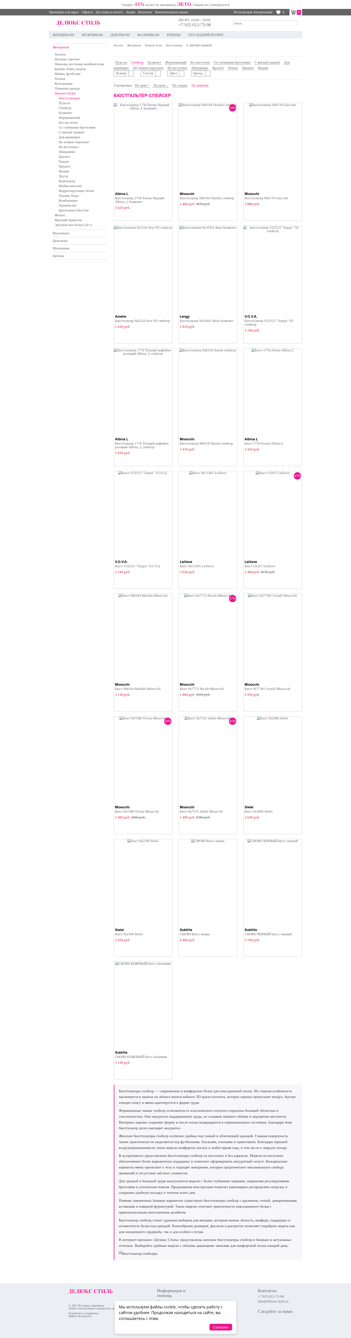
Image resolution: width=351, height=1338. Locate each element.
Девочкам (120, 35)
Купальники (63, 84)
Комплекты (67, 181)
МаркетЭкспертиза (79, 1316)
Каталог (118, 45)
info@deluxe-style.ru (273, 1301)
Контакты (145, 12)
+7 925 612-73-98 (195, 24)
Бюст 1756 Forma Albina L (264, 443)
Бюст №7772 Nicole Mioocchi (202, 689)
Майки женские (70, 186)
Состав (148, 73)
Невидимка (67, 152)
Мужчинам (92, 35)
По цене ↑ (142, 85)
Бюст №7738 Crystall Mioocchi (267, 689)
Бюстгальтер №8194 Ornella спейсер (207, 198)
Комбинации (68, 200)
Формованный (69, 118)
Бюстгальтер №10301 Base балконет (206, 321)
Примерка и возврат (64, 12)
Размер (121, 73)
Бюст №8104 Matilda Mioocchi (138, 689)
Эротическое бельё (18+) (73, 225)
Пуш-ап (64, 103)
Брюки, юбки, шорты (70, 69)
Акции (130, 12)
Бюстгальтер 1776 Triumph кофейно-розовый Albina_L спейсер (142, 445)
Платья (60, 79)
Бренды (174, 35)
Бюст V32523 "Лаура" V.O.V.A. (138, 566)
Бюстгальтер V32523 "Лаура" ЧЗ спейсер (269, 322)
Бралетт (64, 157)
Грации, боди (68, 196)
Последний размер (205, 35)
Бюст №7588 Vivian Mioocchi (137, 811)
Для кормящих (69, 137)
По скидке (179, 85)
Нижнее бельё (65, 93)
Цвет (173, 73)
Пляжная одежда (67, 88)
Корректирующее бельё (76, 191)
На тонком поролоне (74, 142)
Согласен (221, 1327)
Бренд (198, 73)
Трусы (63, 176)
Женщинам (63, 35)
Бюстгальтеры (69, 98)
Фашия (64, 171)
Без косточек (68, 122)
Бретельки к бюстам (74, 210)
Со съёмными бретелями (77, 127)
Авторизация (262, 12)
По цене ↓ (160, 85)
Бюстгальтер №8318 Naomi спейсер (206, 443)
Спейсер (65, 108)
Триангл (64, 166)
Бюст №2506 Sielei (129, 934)
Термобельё (67, 205)
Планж (64, 161)
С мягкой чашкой (71, 132)
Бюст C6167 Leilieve (260, 566)
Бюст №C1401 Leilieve (197, 566)
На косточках (69, 147)
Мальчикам (148, 35)
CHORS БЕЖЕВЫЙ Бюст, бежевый (141, 1057)
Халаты (60, 54)
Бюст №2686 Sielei (259, 811)
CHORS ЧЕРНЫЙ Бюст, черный (268, 934)
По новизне (200, 85)
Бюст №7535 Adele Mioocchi (201, 811)
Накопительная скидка (171, 12)
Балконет (65, 113)
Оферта (87, 12)
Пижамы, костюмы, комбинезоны (79, 64)
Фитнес (60, 215)
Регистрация (243, 12)
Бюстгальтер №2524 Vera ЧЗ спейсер (142, 321)
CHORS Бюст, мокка (195, 934)
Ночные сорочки (67, 59)
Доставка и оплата (109, 12)
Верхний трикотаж (68, 220)
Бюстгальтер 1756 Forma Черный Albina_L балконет (139, 200)
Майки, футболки (67, 74)
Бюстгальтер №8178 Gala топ (266, 198)
